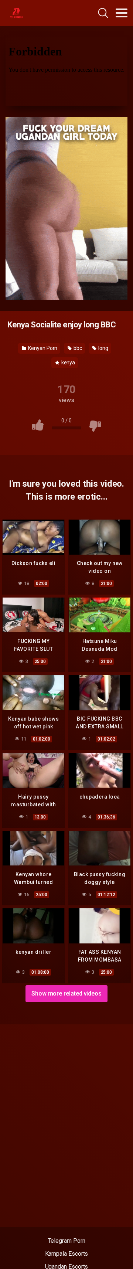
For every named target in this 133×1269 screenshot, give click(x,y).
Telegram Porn (66, 1240)
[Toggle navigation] (121, 12)
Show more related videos (66, 993)
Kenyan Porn (42, 348)
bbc (77, 348)
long (102, 348)
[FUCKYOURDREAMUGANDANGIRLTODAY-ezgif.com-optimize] (66, 207)
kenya (67, 362)
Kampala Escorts (66, 1253)
